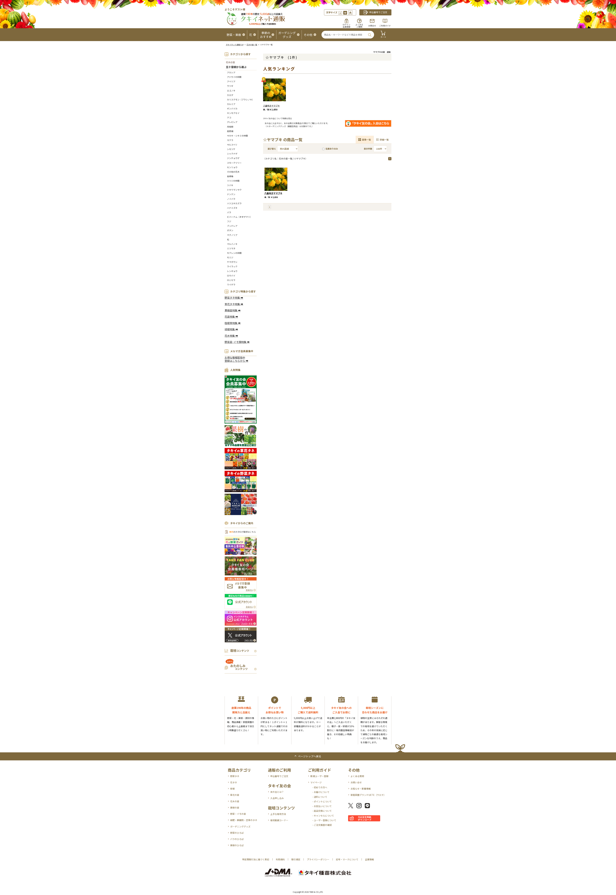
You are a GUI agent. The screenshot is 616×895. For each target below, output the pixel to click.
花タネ (233, 782)
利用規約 (280, 859)
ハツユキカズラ (234, 203)
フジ (229, 221)
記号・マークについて (347, 859)
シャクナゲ (232, 153)
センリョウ (232, 167)
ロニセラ (231, 280)
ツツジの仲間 (233, 180)
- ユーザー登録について (324, 820)
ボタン (230, 230)
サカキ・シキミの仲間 (237, 135)
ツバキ (230, 185)
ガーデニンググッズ (240, 826)
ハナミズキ (232, 207)
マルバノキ (232, 243)
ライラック (232, 266)
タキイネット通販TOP (235, 44)
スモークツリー (234, 162)
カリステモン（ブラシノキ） (240, 99)
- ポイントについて (322, 801)
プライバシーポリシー (318, 859)
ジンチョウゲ (233, 158)
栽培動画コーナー (279, 820)
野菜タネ (234, 776)
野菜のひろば (237, 832)
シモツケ (231, 149)
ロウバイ (231, 275)
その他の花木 (233, 171)
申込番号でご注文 (279, 776)
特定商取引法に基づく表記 (255, 859)
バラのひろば (237, 839)
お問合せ (372, 25)
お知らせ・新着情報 (361, 788)
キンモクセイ (233, 113)
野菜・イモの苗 (238, 813)
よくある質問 (357, 776)
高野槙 (230, 131)
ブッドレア (232, 225)
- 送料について (319, 796)
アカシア (231, 72)
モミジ (230, 257)
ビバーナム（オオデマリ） (239, 216)
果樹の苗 (234, 807)
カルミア (231, 104)
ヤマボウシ (232, 261)
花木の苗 (230, 62)
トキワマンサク (234, 189)
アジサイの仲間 (234, 76)
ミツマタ (231, 248)
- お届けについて (320, 792)
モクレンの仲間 (234, 252)
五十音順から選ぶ (236, 67)
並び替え (272, 148)
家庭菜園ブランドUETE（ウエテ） (368, 794)
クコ (229, 117)
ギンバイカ (232, 108)
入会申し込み (277, 798)
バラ (229, 212)
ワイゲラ (231, 284)
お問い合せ (356, 782)
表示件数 (368, 148)
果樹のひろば (237, 845)
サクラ (230, 140)
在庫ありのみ (331, 148)
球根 (232, 788)
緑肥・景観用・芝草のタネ (243, 820)
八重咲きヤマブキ (271, 105)
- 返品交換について (322, 810)
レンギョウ (232, 271)
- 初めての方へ (319, 787)
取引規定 (295, 859)
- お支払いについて (322, 806)
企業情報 (369, 859)
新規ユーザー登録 (319, 776)
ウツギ (230, 85)
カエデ (230, 95)
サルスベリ (232, 144)
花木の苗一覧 (252, 44)
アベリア (231, 81)
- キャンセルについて (323, 815)
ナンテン (231, 194)
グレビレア (232, 122)
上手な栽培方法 (278, 814)
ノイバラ (231, 198)
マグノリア (232, 235)
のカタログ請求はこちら (242, 531)
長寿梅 (230, 176)
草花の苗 (234, 794)
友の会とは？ (277, 791)
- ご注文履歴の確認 (322, 824)
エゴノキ (231, 90)
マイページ (316, 782)
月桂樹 (230, 126)
